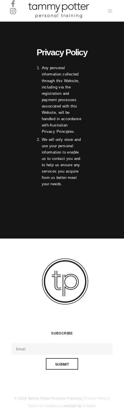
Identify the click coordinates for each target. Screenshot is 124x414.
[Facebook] (13, 3)
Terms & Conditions (44, 406)
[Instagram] (13, 10)
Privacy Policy (96, 398)
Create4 (89, 406)
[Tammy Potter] (58, 11)
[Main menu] (110, 11)
